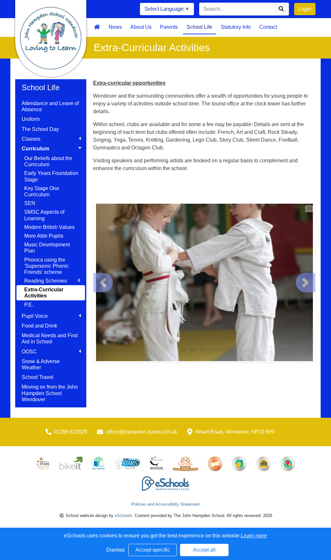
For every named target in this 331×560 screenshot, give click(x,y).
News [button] (115, 27)
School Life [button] (199, 27)
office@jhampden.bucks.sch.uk (141, 432)
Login (304, 9)
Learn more (254, 535)
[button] (103, 282)
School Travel (37, 377)
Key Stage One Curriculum (41, 191)
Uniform (31, 119)
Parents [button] (169, 27)
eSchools (123, 515)
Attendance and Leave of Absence (50, 106)
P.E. (28, 304)
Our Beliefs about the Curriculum (48, 161)
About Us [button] (141, 27)
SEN (29, 203)
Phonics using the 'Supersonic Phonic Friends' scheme (46, 266)
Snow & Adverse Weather (41, 364)
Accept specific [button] (152, 550)
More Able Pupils (43, 236)
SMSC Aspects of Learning (44, 215)
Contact (268, 27)
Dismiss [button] (115, 550)
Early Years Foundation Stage (51, 176)
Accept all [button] (204, 550)
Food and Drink (39, 325)
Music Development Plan (47, 247)
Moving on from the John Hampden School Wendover (50, 393)
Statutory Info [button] (236, 27)
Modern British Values (49, 227)
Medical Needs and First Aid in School (50, 338)
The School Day (40, 129)
